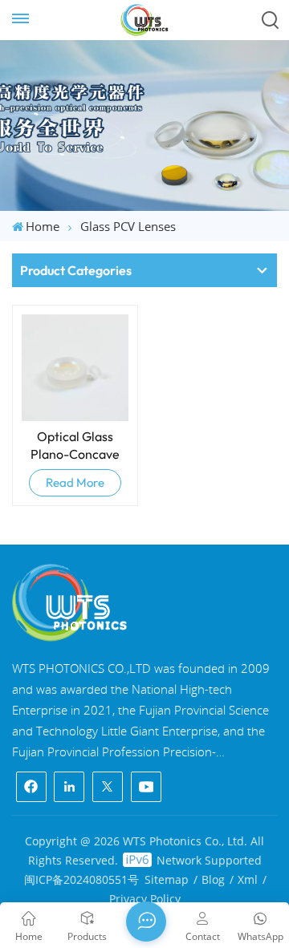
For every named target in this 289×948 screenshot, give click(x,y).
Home (42, 226)
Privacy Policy (145, 898)
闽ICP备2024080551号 (81, 879)
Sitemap (166, 879)
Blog (213, 879)
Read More (75, 482)
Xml (248, 879)
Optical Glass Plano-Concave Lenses (75, 445)
